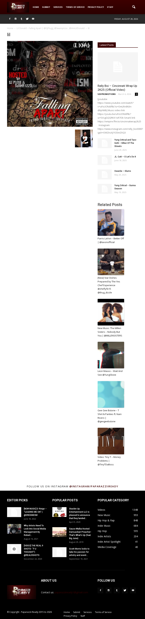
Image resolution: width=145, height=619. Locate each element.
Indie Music (104, 525)
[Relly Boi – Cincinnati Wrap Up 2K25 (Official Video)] (118, 67)
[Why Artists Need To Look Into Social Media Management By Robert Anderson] (14, 529)
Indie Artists (104, 536)
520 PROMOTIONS (107, 94)
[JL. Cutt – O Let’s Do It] (105, 160)
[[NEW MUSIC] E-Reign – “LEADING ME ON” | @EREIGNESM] (14, 512)
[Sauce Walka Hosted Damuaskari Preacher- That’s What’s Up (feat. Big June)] (59, 532)
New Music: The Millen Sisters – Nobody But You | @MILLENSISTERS (110, 332)
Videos (101, 509)
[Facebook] (9, 19)
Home (36, 7)
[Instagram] (15, 19)
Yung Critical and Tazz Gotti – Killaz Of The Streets (125, 143)
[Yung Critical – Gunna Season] (105, 189)
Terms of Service (75, 7)
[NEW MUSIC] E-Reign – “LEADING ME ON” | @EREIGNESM (35, 512)
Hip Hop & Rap (106, 520)
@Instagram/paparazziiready (93, 486)
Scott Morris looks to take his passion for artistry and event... (79, 552)
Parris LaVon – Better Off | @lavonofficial (111, 240)
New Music (104, 515)
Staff (110, 7)
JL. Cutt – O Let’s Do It (125, 156)
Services (58, 7)
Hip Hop (102, 531)
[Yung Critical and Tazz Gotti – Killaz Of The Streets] (105, 143)
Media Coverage (107, 547)
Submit (46, 7)
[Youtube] (33, 19)
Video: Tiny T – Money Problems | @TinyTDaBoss (109, 460)
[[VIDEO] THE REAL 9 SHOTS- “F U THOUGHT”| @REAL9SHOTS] (14, 549)
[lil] (50, 125)
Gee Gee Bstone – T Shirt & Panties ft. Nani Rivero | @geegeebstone (109, 416)
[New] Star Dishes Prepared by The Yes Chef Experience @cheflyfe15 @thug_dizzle (109, 285)
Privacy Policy (96, 7)
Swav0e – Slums (122, 171)
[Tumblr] (21, 19)
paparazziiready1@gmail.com (71, 592)
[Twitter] (27, 19)
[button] (133, 7)
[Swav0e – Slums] (105, 174)
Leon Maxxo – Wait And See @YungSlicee (110, 372)
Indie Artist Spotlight (109, 541)
